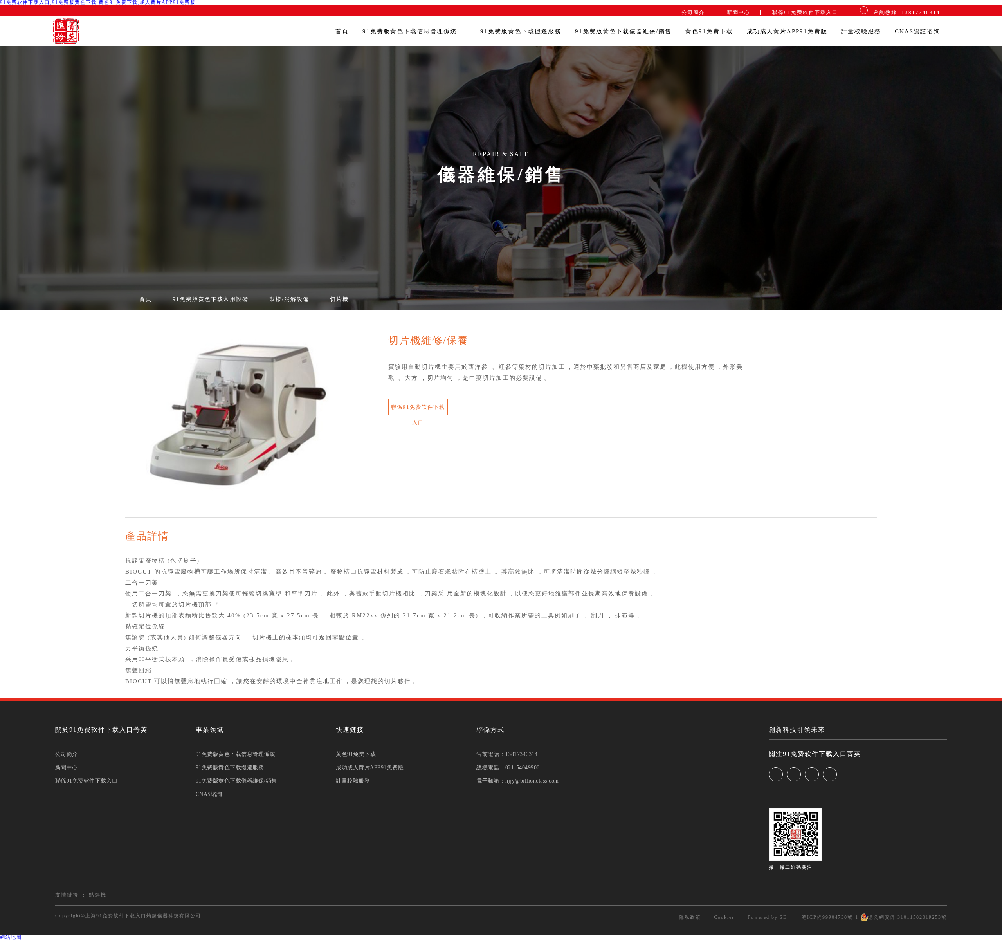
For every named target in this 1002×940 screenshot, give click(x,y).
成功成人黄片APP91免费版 (787, 31)
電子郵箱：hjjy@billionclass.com (517, 781)
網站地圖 (11, 937)
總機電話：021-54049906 (508, 767)
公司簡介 (693, 12)
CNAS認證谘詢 (917, 31)
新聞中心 (738, 12)
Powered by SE (767, 917)
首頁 (342, 31)
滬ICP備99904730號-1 (829, 917)
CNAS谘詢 (209, 794)
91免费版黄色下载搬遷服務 (520, 31)
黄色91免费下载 (709, 31)
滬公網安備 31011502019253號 (907, 917)
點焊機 (97, 894)
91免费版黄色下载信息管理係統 (410, 31)
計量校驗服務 (861, 31)
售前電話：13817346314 (506, 754)
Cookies (724, 917)
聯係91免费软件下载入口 (805, 12)
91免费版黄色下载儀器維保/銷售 (623, 31)
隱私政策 (690, 917)
